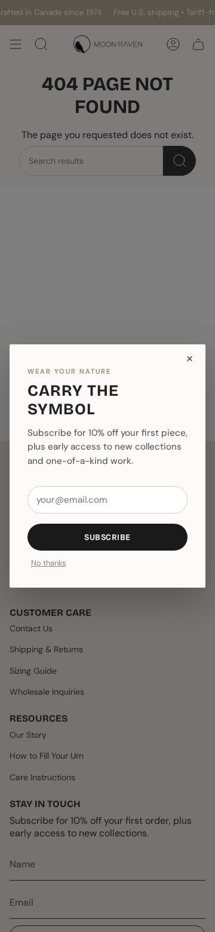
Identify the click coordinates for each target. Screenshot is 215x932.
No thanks (48, 563)
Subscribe (107, 537)
